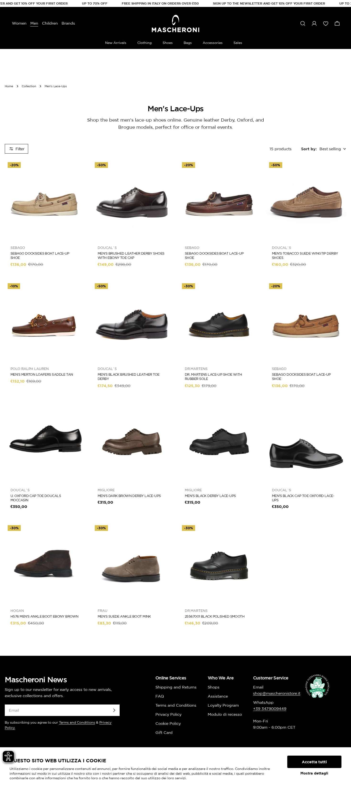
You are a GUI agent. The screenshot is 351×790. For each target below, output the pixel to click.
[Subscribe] (114, 710)
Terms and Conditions (77, 722)
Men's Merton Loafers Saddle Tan (42, 374)
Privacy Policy (168, 714)
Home (9, 86)
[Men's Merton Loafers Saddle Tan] (45, 320)
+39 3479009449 (269, 708)
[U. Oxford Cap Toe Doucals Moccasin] (45, 442)
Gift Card (164, 732)
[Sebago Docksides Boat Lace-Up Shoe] (45, 199)
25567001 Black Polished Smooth (215, 616)
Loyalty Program (223, 705)
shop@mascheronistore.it (276, 693)
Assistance (218, 696)
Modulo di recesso (225, 714)
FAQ (159, 696)
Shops (213, 687)
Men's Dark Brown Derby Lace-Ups (129, 496)
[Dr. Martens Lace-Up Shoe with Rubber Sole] (219, 320)
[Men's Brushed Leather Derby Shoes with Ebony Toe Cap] (132, 199)
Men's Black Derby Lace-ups (210, 496)
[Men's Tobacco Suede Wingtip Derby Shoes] (306, 199)
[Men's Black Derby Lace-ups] (219, 442)
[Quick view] (78, 170)
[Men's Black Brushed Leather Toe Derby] (132, 320)
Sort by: (309, 149)
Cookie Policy (168, 723)
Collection (29, 86)
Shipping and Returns (176, 687)
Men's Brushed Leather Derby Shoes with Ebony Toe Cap (131, 255)
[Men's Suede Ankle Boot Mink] (132, 562)
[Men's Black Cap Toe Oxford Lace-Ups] (306, 442)
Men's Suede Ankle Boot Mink (124, 616)
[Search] (303, 23)
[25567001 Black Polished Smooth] (219, 562)
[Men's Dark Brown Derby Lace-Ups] (132, 442)
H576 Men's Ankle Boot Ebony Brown (45, 616)
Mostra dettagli (314, 773)
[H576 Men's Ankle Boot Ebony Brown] (45, 562)
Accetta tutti (314, 762)
